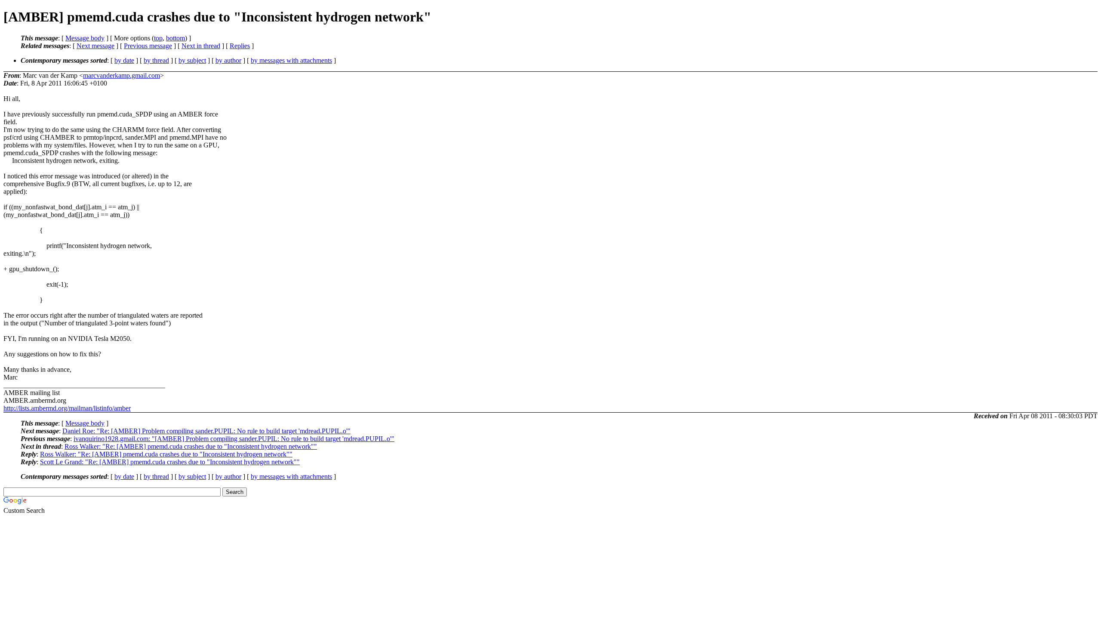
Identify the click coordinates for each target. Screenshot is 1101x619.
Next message (95, 45)
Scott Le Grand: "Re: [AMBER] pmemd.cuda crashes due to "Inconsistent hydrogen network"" (170, 462)
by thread (156, 60)
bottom (175, 38)
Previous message (148, 45)
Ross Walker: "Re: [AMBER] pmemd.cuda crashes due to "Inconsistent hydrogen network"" (191, 446)
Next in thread (200, 45)
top (158, 38)
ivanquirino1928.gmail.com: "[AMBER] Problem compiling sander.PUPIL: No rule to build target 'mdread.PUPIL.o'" (234, 438)
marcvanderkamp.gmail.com (121, 75)
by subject (192, 60)
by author (228, 60)
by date (124, 60)
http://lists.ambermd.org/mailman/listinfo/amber (67, 408)
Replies (240, 45)
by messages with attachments (291, 60)
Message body (85, 38)
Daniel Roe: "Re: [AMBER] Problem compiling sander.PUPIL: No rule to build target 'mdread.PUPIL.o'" (206, 431)
